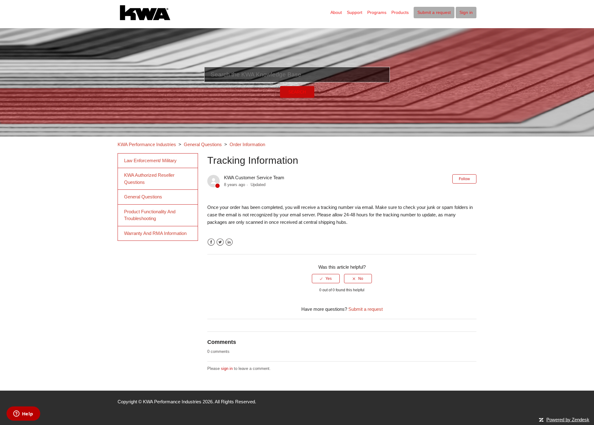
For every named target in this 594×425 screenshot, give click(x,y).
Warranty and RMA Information (155, 233)
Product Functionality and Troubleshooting (149, 215)
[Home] (145, 12)
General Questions (203, 144)
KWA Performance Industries (147, 144)
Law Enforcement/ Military (150, 160)
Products (400, 12)
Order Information (247, 144)
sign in (227, 368)
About (336, 12)
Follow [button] (464, 179)
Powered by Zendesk (567, 419)
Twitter (220, 242)
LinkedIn (229, 242)
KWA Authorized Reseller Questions (149, 178)
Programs (376, 12)
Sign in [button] (466, 12)
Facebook (211, 242)
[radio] (326, 278)
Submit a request (434, 12)
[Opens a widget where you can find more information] (23, 414)
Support (354, 12)
